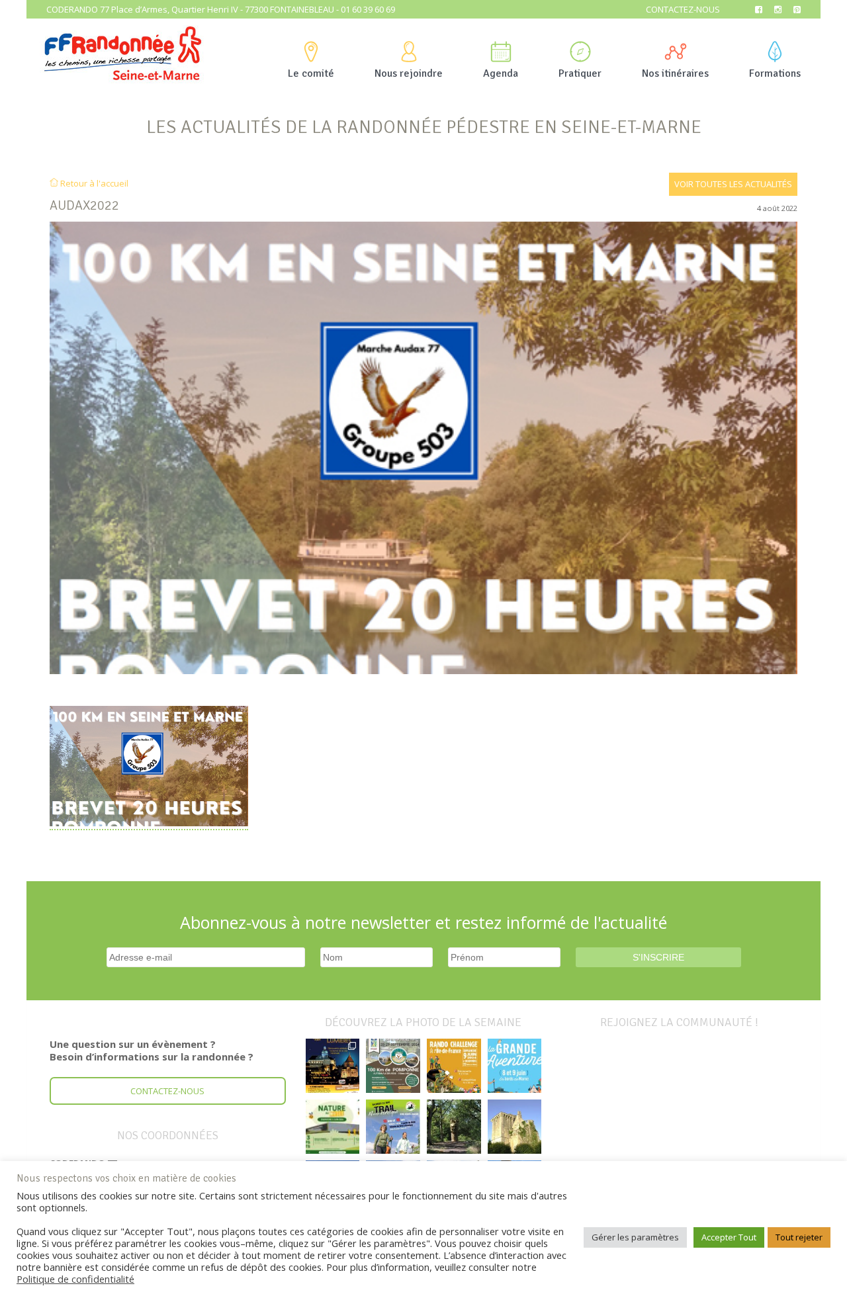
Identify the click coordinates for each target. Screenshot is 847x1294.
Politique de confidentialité (75, 1279)
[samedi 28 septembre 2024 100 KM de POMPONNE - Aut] (393, 1066)
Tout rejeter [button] (799, 1237)
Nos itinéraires (675, 73)
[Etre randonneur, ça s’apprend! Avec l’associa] (454, 1127)
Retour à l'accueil (93, 183)
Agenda (500, 73)
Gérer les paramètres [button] (635, 1237)
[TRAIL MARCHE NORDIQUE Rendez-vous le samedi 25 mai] (393, 1127)
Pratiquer (580, 73)
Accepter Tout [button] (728, 1237)
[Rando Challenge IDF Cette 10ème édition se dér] (454, 1066)
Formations (775, 73)
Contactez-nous (683, 9)
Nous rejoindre (409, 73)
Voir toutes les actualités (733, 184)
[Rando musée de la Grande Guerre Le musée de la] (333, 1127)
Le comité (311, 73)
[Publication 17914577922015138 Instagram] (333, 1066)
